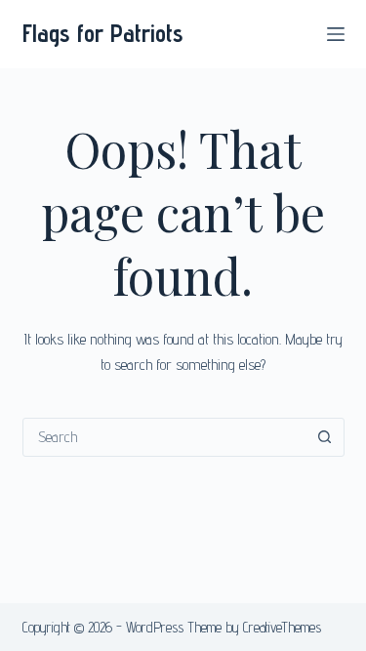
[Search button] (325, 437)
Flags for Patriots (102, 33)
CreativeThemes (282, 627)
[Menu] (336, 34)
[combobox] (164, 437)
